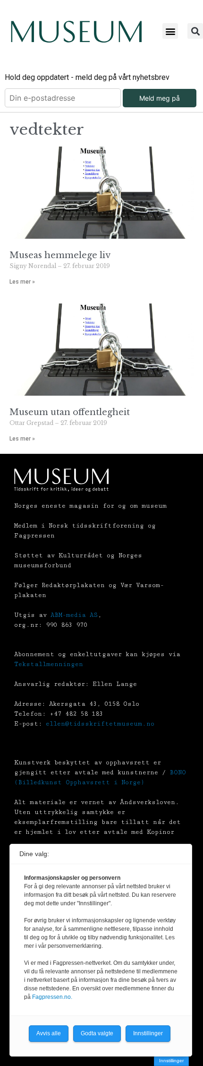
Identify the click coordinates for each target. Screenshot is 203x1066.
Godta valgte (97, 1033)
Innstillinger (171, 1060)
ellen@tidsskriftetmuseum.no (100, 724)
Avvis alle (48, 1033)
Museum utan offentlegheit (72, 412)
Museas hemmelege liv (59, 255)
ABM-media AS (74, 615)
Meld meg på (159, 98)
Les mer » (22, 281)
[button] (170, 31)
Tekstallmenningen (48, 664)
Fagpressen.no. (52, 997)
